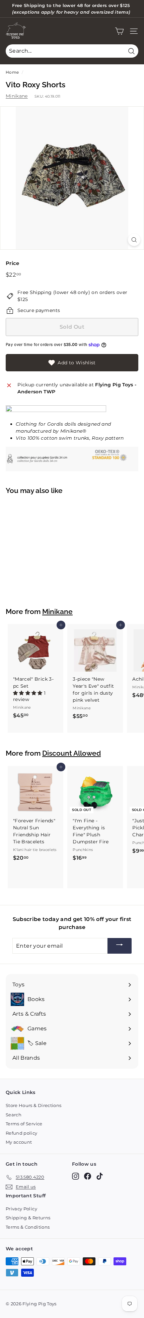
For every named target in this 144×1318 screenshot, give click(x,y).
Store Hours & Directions (33, 1105)
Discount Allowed (71, 753)
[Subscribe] (119, 946)
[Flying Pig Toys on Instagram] (75, 1176)
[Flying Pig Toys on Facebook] (87, 1176)
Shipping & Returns (28, 1217)
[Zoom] (134, 240)
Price (12, 263)
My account (19, 1142)
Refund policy (22, 1133)
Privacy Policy (21, 1208)
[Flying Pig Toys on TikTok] (99, 1176)
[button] (28, 693)
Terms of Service (24, 1123)
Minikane (17, 96)
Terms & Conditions (28, 1227)
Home (12, 72)
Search (13, 1114)
